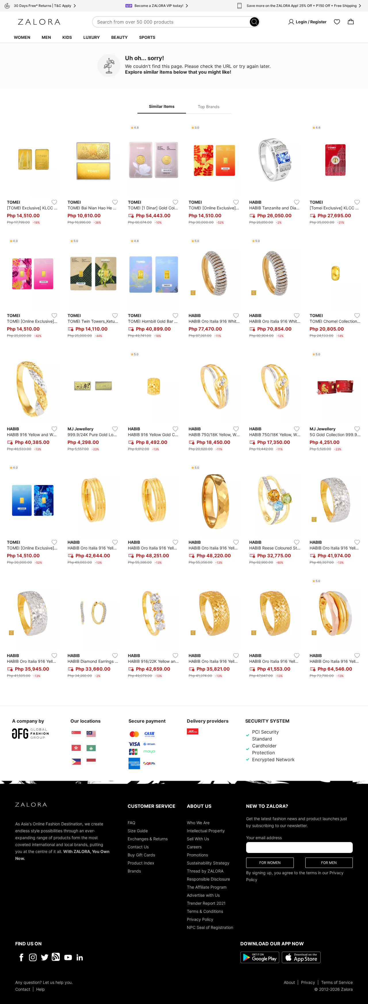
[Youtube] (68, 957)
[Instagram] (33, 957)
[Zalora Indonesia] (91, 762)
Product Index (141, 862)
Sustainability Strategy (208, 862)
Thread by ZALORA (205, 870)
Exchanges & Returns (148, 838)
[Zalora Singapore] (76, 734)
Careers (194, 846)
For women (270, 862)
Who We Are (198, 822)
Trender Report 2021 (206, 902)
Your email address (264, 837)
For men (329, 862)
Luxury (91, 37)
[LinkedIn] (80, 957)
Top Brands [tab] (208, 106)
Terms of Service (337, 982)
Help (40, 988)
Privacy (308, 982)
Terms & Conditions (205, 910)
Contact (22, 988)
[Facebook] (21, 957)
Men (46, 37)
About (289, 982)
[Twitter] (45, 957)
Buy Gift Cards (141, 854)
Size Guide (138, 830)
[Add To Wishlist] (54, 202)
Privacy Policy (200, 919)
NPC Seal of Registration (210, 927)
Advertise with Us (203, 894)
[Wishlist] (337, 21)
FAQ (131, 822)
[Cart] (350, 21)
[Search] (254, 21)
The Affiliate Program (207, 886)
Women (22, 37)
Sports (147, 37)
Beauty (119, 37)
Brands (134, 870)
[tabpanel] (184, 402)
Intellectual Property (206, 830)
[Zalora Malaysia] (91, 734)
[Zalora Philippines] (76, 762)
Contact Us (138, 846)
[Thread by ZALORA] (56, 957)
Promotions (197, 854)
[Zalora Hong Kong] (76, 748)
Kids (67, 37)
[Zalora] (39, 22)
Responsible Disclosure (208, 878)
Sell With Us (198, 838)
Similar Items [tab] (162, 106)
